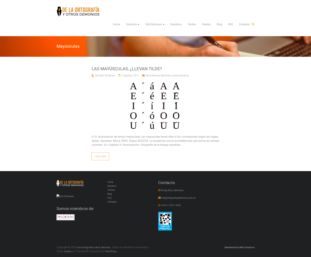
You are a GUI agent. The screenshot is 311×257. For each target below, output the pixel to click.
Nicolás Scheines (105, 75)
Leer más (100, 156)
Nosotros (176, 24)
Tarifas (192, 24)
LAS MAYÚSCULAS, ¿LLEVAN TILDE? (127, 68)
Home (116, 24)
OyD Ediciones (153, 24)
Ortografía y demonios (172, 190)
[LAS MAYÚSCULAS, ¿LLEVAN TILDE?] (155, 83)
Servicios (131, 24)
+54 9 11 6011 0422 (171, 205)
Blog (219, 24)
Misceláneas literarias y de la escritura (167, 75)
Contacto (244, 24)
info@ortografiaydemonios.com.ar (178, 197)
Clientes (206, 24)
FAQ (230, 24)
